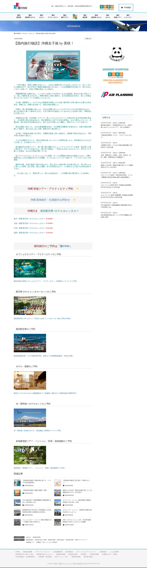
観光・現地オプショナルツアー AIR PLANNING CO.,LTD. (71, 563)
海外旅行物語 (88, 557)
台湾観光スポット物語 (109, 554)
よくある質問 (114, 552)
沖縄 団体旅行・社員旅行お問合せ (51, 199)
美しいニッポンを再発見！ (50, 542)
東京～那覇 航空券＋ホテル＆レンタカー (34, 219)
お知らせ (88, 38)
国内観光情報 (36, 537)
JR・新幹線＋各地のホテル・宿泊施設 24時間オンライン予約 (37, 430)
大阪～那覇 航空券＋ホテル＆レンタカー (34, 223)
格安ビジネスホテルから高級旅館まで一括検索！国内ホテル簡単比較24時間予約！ (45, 393)
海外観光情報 (122, 132)
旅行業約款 (69, 552)
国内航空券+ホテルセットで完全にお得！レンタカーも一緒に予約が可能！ (43, 318)
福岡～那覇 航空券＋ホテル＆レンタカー (34, 233)
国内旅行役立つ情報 (40, 540)
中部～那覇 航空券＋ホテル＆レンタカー (34, 228)
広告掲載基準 (57, 552)
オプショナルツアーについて (86, 552)
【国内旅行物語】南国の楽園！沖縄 (34, 490)
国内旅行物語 (52, 540)
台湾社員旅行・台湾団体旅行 (25, 557)
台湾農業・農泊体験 (45, 557)
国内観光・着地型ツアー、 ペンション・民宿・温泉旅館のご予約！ (40, 468)
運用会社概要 (27, 552)
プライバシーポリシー (42, 552)
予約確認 (127, 7)
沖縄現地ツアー (30, 542)
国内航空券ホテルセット (45, 554)
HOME (17, 552)
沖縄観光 (38, 542)
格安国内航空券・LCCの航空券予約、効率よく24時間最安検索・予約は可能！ (44, 356)
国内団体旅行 (30, 540)
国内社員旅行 (61, 540)
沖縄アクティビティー (81, 540)
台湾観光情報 (122, 122)
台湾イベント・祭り (61, 557)
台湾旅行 (84, 554)
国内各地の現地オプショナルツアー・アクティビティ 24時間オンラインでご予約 (45, 281)
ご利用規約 (102, 552)
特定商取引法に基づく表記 (24, 554)
